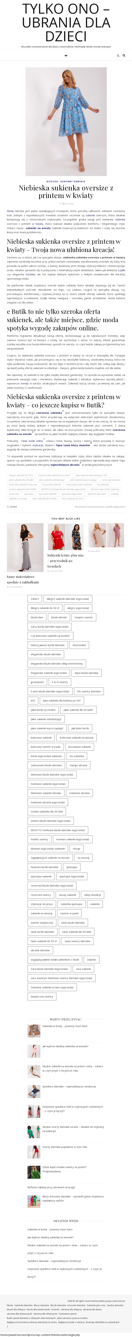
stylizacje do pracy (42, 904)
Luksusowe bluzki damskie (46, 765)
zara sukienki (83, 969)
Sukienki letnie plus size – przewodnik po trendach (65, 560)
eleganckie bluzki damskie (46, 654)
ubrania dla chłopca (71, 1309)
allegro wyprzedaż (78, 608)
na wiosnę (14, 493)
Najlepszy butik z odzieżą (71, 1322)
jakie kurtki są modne (43, 709)
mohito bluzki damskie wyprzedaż (50, 820)
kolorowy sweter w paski (45, 746)
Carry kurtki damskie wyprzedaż (49, 626)
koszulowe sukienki (51, 484)
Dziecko (52, 181)
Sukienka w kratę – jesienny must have (50, 1229)
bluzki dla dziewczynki (38, 1309)
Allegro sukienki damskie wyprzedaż (68, 598)
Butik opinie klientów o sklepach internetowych (31, 1318)
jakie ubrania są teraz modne (72, 1318)
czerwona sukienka (49, 412)
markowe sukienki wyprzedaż (48, 784)
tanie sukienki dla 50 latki (44, 498)
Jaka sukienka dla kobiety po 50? (91, 475)
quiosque (29, 493)
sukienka (120, 219)
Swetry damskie (115, 1305)
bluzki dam (37, 617)
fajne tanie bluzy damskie (73, 445)
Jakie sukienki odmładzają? (52, 479)
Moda (10, 211)
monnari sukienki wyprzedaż (72, 839)
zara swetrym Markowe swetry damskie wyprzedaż (61, 978)
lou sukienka (103, 484)
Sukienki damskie (72, 181)
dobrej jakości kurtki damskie (48, 645)
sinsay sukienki (67, 895)
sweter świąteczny (42, 922)
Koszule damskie (76, 1305)
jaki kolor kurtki (80, 728)
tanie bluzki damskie (73, 922)
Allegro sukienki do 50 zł (21, 475)
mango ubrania (78, 765)
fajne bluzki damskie (86, 673)
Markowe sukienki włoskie (46, 793)
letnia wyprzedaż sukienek (79, 484)
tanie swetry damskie (77, 941)
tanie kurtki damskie (42, 931)
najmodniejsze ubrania (65, 464)
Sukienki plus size (96, 1305)
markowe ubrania (79, 793)
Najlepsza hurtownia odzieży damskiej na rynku (32, 1322)
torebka (30, 274)
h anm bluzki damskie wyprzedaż (50, 691)
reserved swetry (41, 895)
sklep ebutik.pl (92, 895)
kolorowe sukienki (111, 479)
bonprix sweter (84, 617)
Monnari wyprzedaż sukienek (105, 489)
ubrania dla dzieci (92, 1309)
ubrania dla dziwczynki (45, 1313)
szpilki (121, 270)
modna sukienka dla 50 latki (22, 489)
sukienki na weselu (38, 228)
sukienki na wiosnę (18, 498)
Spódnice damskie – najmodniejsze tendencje (54, 1261)
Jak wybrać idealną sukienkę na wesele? (51, 1237)
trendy (25, 383)
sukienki (90, 215)
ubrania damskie (40, 950)
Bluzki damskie (58, 1305)
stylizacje (37, 445)
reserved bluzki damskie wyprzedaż (52, 885)
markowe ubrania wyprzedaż (48, 802)
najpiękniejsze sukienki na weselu (50, 857)
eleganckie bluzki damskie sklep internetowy (57, 663)
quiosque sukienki (47, 493)
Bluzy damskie (41, 1305)
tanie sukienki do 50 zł (72, 498)
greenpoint (37, 682)
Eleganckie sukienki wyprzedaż (49, 673)
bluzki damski (59, 617)
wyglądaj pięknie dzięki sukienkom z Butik (55, 959)
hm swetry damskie (89, 691)
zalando (91, 959)
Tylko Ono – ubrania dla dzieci (66, 22)
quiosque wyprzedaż (72, 493)
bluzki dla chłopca (16, 1309)
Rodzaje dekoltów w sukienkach (102, 1322)
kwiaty (39, 223)
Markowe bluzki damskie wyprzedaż (52, 774)
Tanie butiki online (32, 441)
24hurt (35, 598)
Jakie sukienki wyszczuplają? (83, 479)
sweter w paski (69, 913)
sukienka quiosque (96, 493)
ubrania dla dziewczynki (19, 1313)
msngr (76, 848)
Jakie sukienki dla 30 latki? (21, 479)
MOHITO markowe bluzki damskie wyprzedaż (63, 489)
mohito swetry (39, 839)
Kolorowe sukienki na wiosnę (23, 484)
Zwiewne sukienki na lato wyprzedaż (52, 987)
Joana (13, 506)
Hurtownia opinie (68, 1313)
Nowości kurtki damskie (44, 867)
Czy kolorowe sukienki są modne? (54, 475)
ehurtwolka (79, 645)
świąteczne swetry (42, 996)
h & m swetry (60, 682)
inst (33, 700)
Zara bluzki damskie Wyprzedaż (49, 969)
